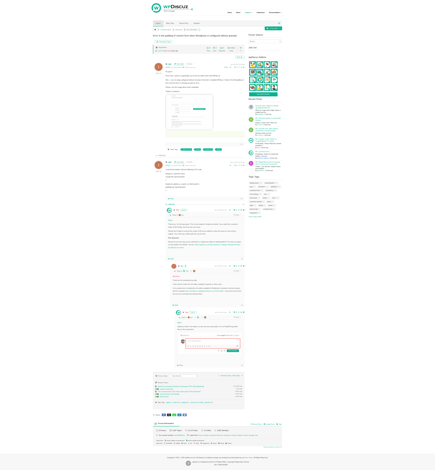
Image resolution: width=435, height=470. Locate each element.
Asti (258, 147)
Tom (168, 51)
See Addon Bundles (263, 94)
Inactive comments (166, 389)
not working (254, 194)
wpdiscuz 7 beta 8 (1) (173, 402)
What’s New (170, 23)
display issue (254, 183)
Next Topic (237, 375)
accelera (260, 124)
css (265, 194)
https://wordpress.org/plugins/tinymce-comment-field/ (204, 291)
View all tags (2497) (255, 217)
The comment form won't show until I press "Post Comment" (179, 391)
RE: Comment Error (262, 151)
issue (269, 201)
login (251, 205)
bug (251, 187)
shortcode (253, 198)
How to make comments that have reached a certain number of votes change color (228, 435)
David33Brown (179, 435)
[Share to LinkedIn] (242, 67)
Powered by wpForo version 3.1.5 (272, 447)
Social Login (254, 209)
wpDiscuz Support (262, 158)
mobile (260, 205)
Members (197, 23)
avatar (270, 205)
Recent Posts (183, 23)
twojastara (260, 114)
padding (198, 149)
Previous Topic (225, 375)
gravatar (219, 149)
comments (269, 190)
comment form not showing (169, 394)
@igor (170, 220)
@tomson (176, 276)
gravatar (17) (209, 402)
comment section (256, 201)
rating (265, 198)
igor (170, 64)
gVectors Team (247, 457)
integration (253, 213)
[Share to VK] (244, 67)
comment (261, 187)
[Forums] (155, 29)
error (274, 198)
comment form (208, 149)
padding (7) (185, 402)
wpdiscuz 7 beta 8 (187, 149)
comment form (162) (197, 402)
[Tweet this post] (237, 67)
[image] (189, 128)
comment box (268, 209)
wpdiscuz (274, 187)
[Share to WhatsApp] (240, 67)
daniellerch (260, 170)
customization (270, 183)
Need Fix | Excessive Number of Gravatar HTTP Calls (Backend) (181, 386)
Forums (158, 23)
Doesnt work (164, 397)
